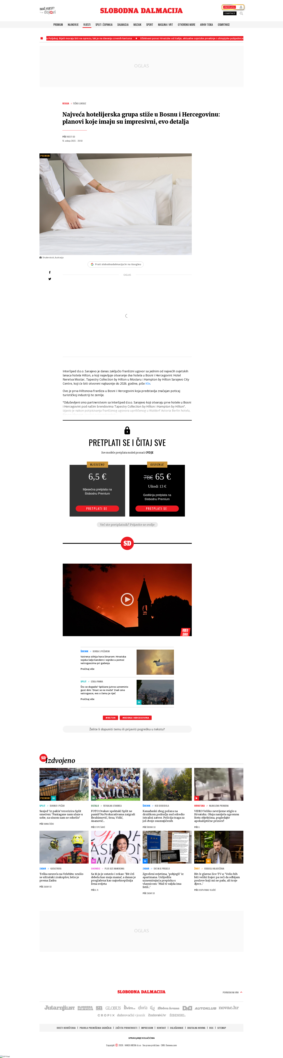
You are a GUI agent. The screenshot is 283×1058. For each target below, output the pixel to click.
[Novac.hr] (229, 1008)
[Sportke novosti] (99, 1008)
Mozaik (137, 25)
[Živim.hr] (129, 1008)
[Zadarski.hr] (157, 1015)
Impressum (147, 1027)
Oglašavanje (176, 1027)
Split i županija (104, 25)
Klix (147, 383)
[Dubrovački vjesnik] (131, 1015)
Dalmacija (123, 25)
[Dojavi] (47, 11)
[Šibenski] (177, 1015)
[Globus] (113, 1008)
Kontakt (161, 1027)
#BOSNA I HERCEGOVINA (135, 717)
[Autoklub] (206, 1008)
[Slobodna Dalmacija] (141, 10)
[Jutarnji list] (59, 1008)
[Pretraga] (241, 13)
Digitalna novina (196, 1027)
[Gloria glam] (152, 1008)
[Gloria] (143, 1008)
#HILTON (110, 717)
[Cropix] (106, 1015)
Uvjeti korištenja (66, 1027)
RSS (211, 1027)
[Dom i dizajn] (187, 1008)
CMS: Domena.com (169, 1045)
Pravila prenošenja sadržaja (96, 1027)
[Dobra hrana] (169, 1008)
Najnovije (73, 25)
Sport (149, 25)
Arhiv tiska (206, 25)
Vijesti (87, 25)
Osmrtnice (224, 25)
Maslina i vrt (165, 25)
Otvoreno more (186, 25)
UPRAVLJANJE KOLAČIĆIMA (141, 1038)
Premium (58, 25)
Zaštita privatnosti (126, 1027)
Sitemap (221, 1027)
